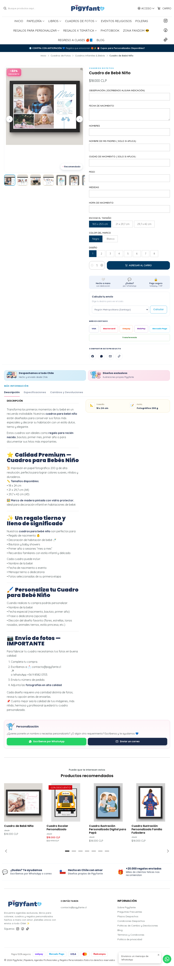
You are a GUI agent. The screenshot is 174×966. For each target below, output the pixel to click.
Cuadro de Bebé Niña (18, 826)
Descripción (12, 392)
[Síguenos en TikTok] (165, 40)
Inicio (43, 55)
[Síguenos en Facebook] (165, 30)
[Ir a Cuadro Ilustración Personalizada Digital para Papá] (108, 802)
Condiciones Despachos (131, 921)
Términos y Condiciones (130, 934)
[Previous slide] (6, 851)
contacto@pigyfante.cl (74, 907)
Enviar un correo (130, 741)
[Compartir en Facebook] (92, 356)
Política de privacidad (129, 939)
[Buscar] (5, 8)
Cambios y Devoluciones (66, 392)
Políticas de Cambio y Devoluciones (137, 925)
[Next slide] (167, 851)
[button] (67, 851)
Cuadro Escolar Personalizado (57, 827)
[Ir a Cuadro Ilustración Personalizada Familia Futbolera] (151, 802)
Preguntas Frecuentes (129, 911)
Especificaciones (35, 392)
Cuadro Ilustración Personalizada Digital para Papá (107, 829)
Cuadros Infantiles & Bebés (90, 55)
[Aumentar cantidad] (102, 265)
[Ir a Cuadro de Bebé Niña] (23, 802)
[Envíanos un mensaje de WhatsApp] (167, 959)
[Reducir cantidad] (92, 265)
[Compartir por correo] (110, 356)
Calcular (158, 309)
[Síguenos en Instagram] (165, 21)
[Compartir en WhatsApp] (101, 356)
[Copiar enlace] (119, 356)
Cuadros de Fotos (61, 55)
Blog (120, 930)
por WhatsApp (129, 282)
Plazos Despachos (127, 916)
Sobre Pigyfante (126, 907)
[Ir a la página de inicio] (87, 8)
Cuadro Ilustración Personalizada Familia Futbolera (147, 829)
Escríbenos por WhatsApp (48, 741)
